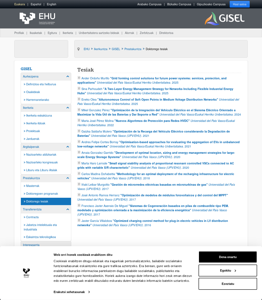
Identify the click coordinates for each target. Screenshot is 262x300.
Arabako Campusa (149, 4)
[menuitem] (19, 4)
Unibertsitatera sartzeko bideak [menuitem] (99, 33)
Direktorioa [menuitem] (166, 33)
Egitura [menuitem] (52, 33)
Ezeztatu (228, 283)
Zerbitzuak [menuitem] (147, 33)
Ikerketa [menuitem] (68, 33)
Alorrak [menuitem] (129, 33)
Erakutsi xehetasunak (69, 292)
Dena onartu (228, 257)
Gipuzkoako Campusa (211, 4)
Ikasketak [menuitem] (36, 33)
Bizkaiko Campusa (179, 4)
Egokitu (225, 270)
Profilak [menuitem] (19, 33)
